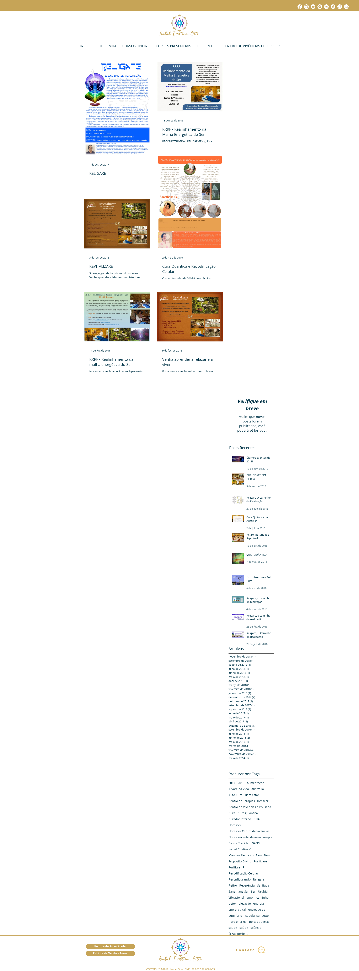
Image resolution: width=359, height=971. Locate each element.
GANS (256, 843)
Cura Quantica (248, 813)
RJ (244, 867)
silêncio (256, 927)
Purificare (260, 861)
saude (233, 927)
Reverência (247, 885)
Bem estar (252, 795)
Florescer (235, 825)
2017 (232, 783)
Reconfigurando (240, 879)
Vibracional (236, 897)
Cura (232, 813)
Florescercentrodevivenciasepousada (251, 837)
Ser (253, 891)
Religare (258, 879)
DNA (256, 819)
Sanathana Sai (238, 891)
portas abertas (259, 921)
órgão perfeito (238, 933)
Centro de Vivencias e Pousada (250, 807)
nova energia (238, 921)
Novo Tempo (264, 855)
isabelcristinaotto (257, 915)
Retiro (233, 885)
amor (250, 897)
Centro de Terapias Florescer (248, 801)
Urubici (263, 891)
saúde (244, 927)
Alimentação (255, 783)
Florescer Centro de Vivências (249, 831)
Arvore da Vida (239, 789)
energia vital (237, 909)
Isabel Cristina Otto (242, 849)
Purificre (234, 867)
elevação (245, 903)
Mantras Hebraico (241, 855)
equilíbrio (235, 915)
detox (232, 903)
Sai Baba (263, 885)
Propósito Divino (240, 861)
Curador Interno (240, 819)
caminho (262, 897)
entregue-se (256, 909)
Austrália (257, 789)
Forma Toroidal (239, 843)
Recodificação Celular (243, 873)
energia (258, 903)
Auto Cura (235, 795)
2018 (241, 783)
